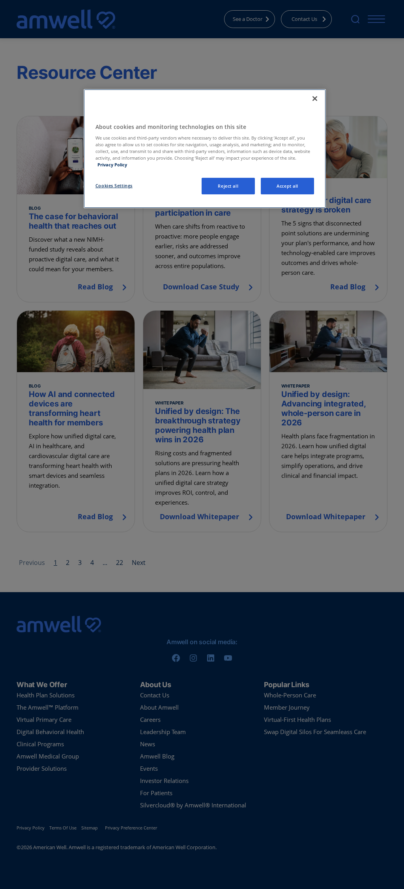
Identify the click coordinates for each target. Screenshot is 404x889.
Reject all (228, 186)
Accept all (287, 186)
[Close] (315, 98)
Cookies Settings (114, 185)
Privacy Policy (112, 165)
